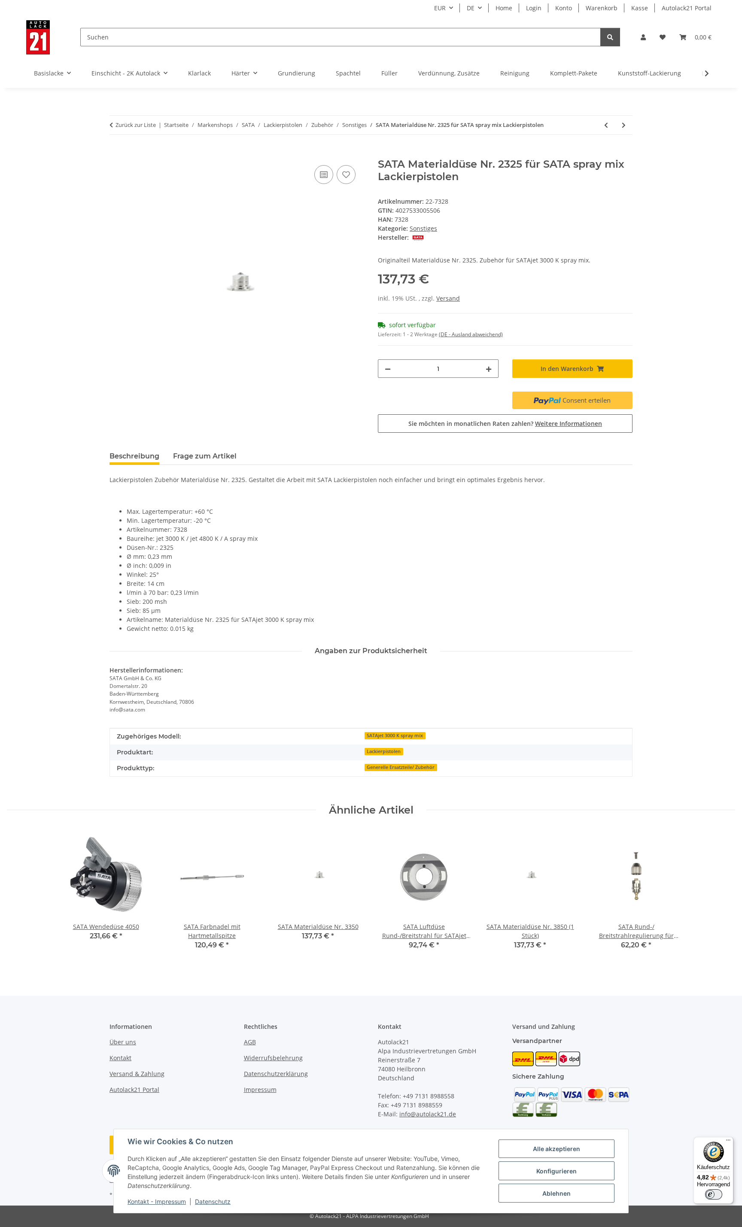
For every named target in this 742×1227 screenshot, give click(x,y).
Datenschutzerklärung (276, 1074)
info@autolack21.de (427, 1114)
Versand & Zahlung (136, 1074)
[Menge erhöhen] (488, 368)
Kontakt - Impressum (157, 1201)
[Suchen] (610, 37)
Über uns (122, 1042)
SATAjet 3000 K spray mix (395, 736)
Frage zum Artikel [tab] (205, 456)
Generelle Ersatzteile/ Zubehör (401, 767)
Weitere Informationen (568, 423)
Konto (563, 8)
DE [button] (470, 8)
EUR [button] (440, 8)
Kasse (639, 8)
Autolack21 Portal (687, 8)
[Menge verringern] (387, 368)
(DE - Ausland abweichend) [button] (471, 334)
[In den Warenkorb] (116, 153)
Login (533, 8)
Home (504, 8)
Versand (448, 298)
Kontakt (120, 1058)
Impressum (260, 1089)
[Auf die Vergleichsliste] (323, 174)
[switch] (713, 1194)
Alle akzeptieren (556, 1148)
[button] (643, 37)
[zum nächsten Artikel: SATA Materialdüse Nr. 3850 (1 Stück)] (624, 125)
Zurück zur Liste (136, 125)
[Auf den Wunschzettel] (346, 174)
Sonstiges (423, 228)
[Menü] (728, 1142)
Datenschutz (213, 1201)
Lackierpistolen (384, 751)
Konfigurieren (556, 1171)
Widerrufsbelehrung (273, 1058)
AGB (250, 1042)
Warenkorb (601, 8)
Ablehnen (556, 1193)
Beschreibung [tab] (134, 456)
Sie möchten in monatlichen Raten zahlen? (505, 423)
